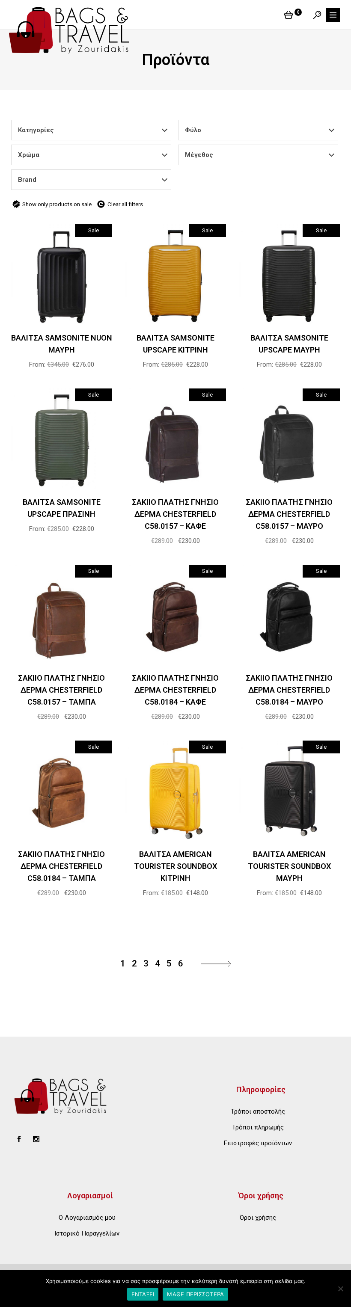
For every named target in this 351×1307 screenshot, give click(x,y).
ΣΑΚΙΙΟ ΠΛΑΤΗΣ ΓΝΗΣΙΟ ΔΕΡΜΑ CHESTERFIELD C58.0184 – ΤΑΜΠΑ (61, 866)
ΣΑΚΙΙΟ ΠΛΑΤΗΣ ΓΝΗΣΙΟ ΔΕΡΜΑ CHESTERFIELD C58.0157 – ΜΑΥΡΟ (289, 514)
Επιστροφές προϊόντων (258, 1143)
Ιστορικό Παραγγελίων (86, 1233)
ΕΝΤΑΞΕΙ (143, 1294)
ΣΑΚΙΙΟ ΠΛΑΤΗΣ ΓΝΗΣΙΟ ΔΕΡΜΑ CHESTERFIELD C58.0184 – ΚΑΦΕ (175, 689)
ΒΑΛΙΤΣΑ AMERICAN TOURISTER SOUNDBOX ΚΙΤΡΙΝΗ (175, 866)
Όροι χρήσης (258, 1217)
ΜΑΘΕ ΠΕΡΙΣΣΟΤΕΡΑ (195, 1294)
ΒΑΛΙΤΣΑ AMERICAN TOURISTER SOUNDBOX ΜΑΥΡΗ (289, 866)
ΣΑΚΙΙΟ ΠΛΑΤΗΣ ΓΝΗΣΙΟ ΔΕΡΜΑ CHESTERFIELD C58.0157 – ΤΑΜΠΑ (61, 689)
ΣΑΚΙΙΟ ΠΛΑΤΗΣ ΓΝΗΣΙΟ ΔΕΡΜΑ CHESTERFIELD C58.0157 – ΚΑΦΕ (175, 514)
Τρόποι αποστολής (258, 1111)
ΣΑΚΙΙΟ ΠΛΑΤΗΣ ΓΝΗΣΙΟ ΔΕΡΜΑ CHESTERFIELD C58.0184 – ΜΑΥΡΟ (289, 689)
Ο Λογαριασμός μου (87, 1217)
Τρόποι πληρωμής (258, 1127)
